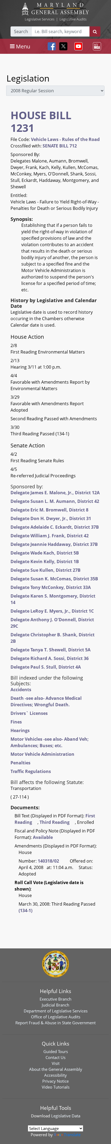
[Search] (94, 31)
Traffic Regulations (31, 771)
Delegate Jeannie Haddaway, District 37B (54, 544)
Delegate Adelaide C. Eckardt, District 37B (55, 527)
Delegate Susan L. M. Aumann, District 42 (55, 501)
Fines (16, 722)
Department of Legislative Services (56, 1011)
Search (21, 31)
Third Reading (55, 822)
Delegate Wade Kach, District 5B (45, 553)
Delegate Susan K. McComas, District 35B (54, 579)
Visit (56, 1063)
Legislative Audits (73, 19)
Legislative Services (39, 19)
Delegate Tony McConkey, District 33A (51, 587)
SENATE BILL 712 (60, 146)
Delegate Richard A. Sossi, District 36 (50, 658)
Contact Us (55, 1057)
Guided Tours (55, 1051)
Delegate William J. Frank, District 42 (50, 536)
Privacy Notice (55, 1081)
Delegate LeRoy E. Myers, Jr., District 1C (52, 611)
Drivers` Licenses (29, 713)
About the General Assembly (55, 1069)
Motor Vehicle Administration (42, 754)
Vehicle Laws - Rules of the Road (65, 139)
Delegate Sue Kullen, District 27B (46, 570)
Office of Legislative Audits (55, 1016)
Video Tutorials (56, 1087)
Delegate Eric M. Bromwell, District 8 (49, 510)
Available (43, 837)
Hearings (20, 730)
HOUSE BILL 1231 (41, 121)
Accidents (21, 690)
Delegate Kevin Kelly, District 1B (45, 561)
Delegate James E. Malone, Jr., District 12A (55, 493)
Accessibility (55, 1075)
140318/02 (48, 861)
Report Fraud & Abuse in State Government (55, 1022)
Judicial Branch (55, 1005)
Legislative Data (65, 1115)
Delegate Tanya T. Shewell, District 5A (51, 650)
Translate (72, 1134)
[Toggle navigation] (77, 46)
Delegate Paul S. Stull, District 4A (46, 667)
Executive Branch (55, 999)
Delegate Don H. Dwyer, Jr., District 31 (51, 518)
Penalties (20, 763)
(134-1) (25, 910)
